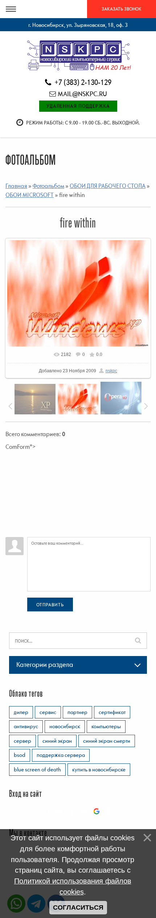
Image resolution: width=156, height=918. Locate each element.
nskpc (111, 370)
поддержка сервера (61, 754)
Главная (16, 186)
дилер (21, 712)
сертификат (112, 712)
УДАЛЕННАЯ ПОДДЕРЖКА (78, 106)
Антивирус (26, 726)
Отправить (50, 605)
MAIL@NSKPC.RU (82, 94)
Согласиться (78, 907)
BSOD (19, 754)
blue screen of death (37, 769)
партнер (77, 712)
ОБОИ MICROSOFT (29, 195)
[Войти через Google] (96, 811)
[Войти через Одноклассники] (108, 811)
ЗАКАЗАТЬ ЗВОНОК (121, 9)
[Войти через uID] (47, 811)
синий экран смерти (106, 740)
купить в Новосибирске (99, 769)
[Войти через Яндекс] (84, 811)
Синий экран (57, 740)
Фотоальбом (48, 186)
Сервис (48, 712)
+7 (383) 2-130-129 (82, 82)
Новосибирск (64, 726)
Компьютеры (106, 726)
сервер (22, 740)
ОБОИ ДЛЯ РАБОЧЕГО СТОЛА (107, 186)
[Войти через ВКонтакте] (59, 811)
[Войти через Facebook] (71, 811)
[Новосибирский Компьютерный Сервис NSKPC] (78, 54)
